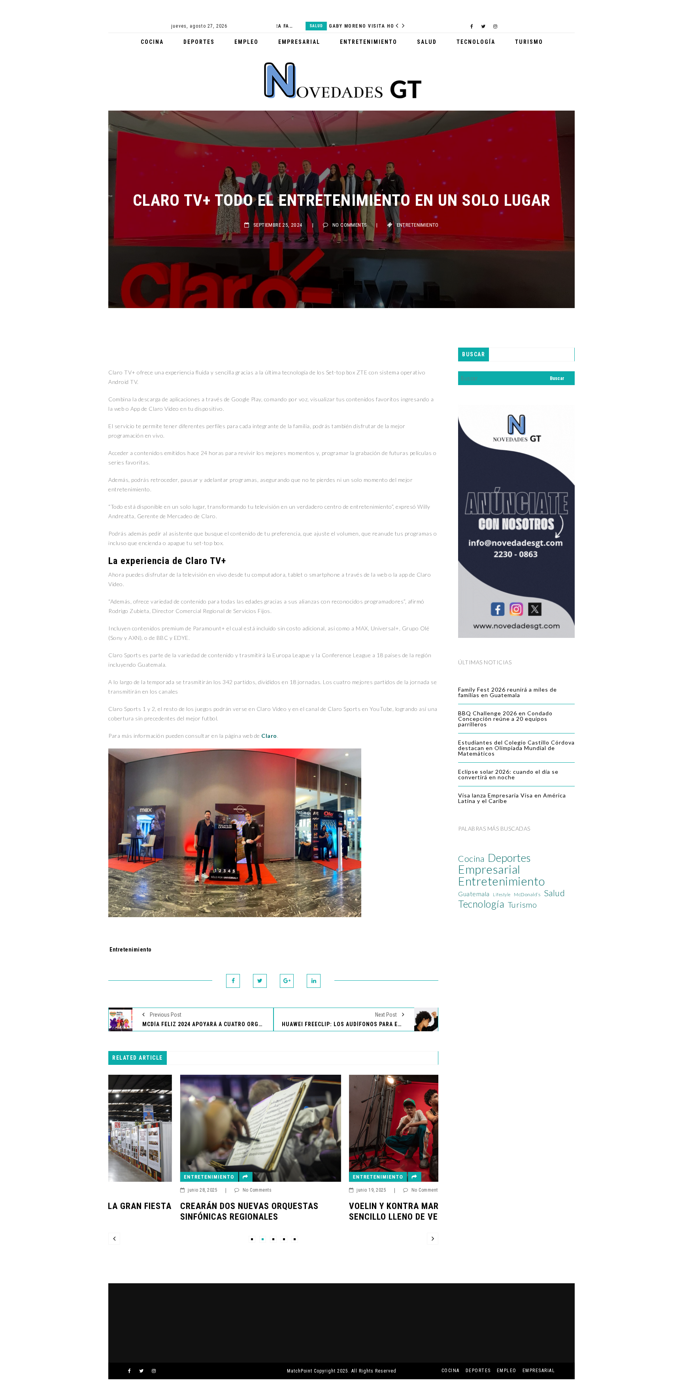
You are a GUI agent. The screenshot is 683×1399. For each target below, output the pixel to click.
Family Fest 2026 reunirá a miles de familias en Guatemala (507, 692)
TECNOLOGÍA (476, 42)
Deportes (509, 858)
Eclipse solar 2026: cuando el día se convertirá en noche (508, 774)
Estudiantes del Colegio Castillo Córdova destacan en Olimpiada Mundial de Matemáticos (516, 748)
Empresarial (489, 869)
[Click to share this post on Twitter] (260, 981)
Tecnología (481, 904)
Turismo (522, 904)
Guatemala (474, 893)
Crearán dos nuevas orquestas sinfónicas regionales (177, 1211)
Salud (287, 26)
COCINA (152, 42)
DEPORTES (199, 42)
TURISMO (529, 42)
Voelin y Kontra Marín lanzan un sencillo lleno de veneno (349, 1211)
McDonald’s (527, 894)
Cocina (471, 858)
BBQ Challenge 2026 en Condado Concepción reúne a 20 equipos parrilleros (505, 719)
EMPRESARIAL (299, 42)
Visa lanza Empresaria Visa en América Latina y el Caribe (512, 798)
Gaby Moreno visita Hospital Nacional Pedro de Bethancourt (343, 26)
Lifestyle (502, 894)
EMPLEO (246, 42)
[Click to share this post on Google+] (287, 981)
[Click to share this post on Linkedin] (314, 981)
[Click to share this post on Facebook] (233, 981)
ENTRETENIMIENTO (368, 42)
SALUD (427, 42)
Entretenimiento (418, 225)
